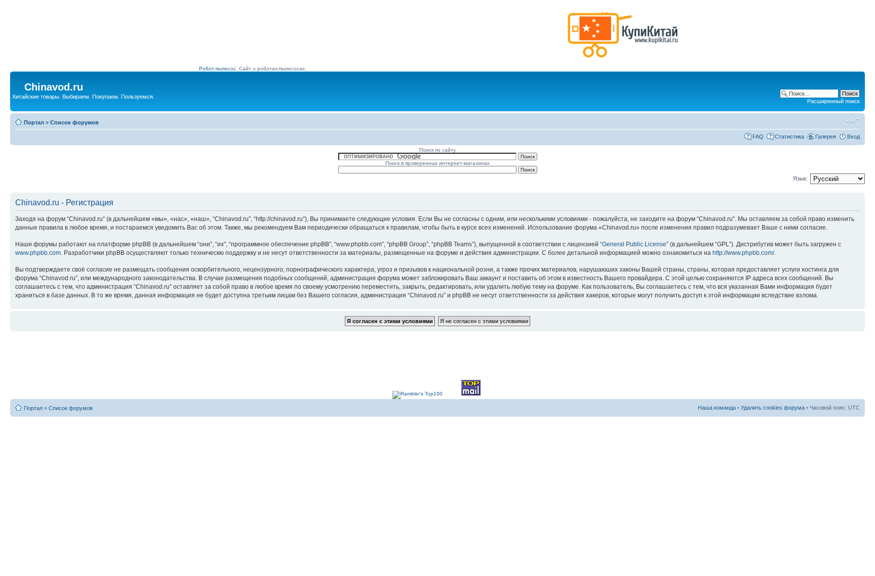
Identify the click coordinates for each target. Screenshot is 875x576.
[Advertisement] (381, 39)
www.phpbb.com (38, 252)
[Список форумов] (18, 83)
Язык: (800, 178)
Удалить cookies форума (773, 408)
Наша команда (717, 408)
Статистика (789, 137)
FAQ (758, 137)
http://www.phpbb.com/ (743, 252)
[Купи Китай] (623, 60)
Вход (853, 137)
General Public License (634, 244)
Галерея (825, 137)
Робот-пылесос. (218, 68)
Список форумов (74, 122)
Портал (34, 122)
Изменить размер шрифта (852, 120)
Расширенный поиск (833, 101)
